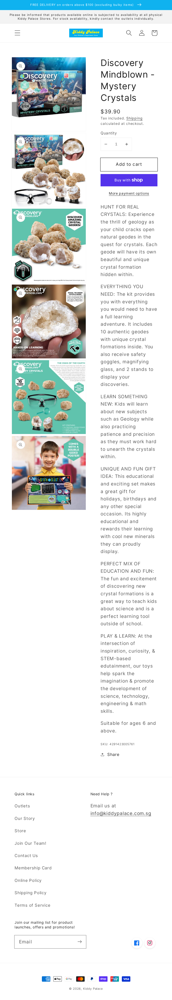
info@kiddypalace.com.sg (120, 813)
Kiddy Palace (93, 988)
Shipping (134, 118)
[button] (17, 33)
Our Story (25, 818)
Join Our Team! (30, 843)
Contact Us (26, 855)
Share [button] (113, 754)
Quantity (109, 133)
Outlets (22, 805)
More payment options (129, 193)
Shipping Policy (31, 892)
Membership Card (33, 867)
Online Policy (28, 880)
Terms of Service (32, 905)
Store (20, 830)
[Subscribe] (79, 941)
